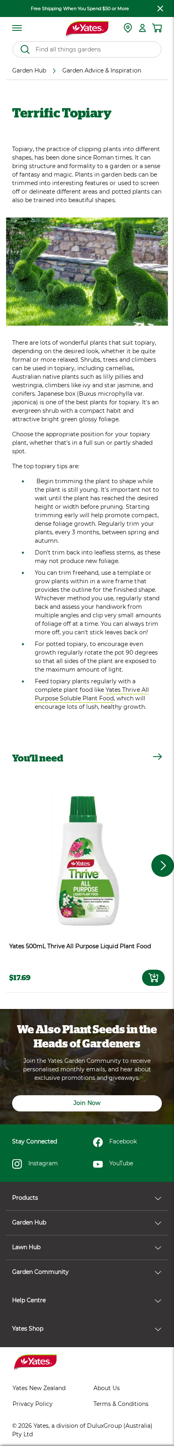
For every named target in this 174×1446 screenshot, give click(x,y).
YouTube (121, 1163)
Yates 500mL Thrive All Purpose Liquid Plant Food (80, 946)
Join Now (87, 1103)
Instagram (43, 1163)
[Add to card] (153, 978)
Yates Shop (27, 1328)
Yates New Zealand (39, 1388)
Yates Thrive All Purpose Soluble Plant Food (92, 694)
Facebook (123, 1141)
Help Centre (29, 1300)
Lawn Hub (26, 1247)
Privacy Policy (33, 1404)
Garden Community (40, 1271)
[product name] (87, 858)
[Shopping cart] (157, 28)
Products (25, 1197)
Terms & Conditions (121, 1404)
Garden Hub (29, 1222)
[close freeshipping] (160, 8)
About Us (106, 1388)
